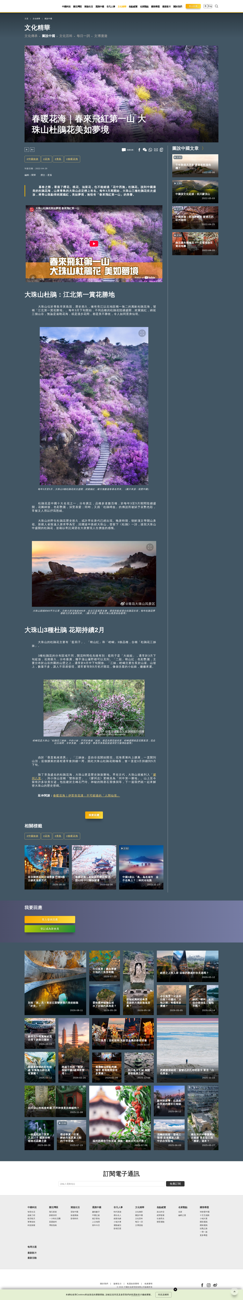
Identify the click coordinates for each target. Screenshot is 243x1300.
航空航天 (31, 1219)
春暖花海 (73, 159)
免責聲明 (148, 1284)
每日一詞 (83, 36)
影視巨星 (117, 1229)
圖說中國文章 (185, 148)
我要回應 (94, 815)
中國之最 (96, 1215)
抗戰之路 (203, 1229)
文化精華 (122, 6)
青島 (58, 159)
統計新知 (96, 1219)
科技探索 (31, 1225)
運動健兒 (117, 1225)
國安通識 (203, 1222)
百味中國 (74, 1212)
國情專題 (155, 6)
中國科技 (66, 6)
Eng (210, 6)
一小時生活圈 (54, 1219)
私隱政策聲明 (133, 1284)
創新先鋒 (117, 1219)
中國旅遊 (33, 159)
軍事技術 (31, 1222)
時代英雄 (117, 1212)
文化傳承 (31, 36)
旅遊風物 (43, 873)
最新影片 (166, 6)
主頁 (26, 19)
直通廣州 (53, 1222)
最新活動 (32, 1258)
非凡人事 (111, 6)
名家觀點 (144, 6)
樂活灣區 (77, 6)
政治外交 (160, 1212)
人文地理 (138, 873)
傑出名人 (117, 1215)
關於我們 (177, 6)
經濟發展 (160, 1215)
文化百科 (66, 36)
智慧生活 (31, 1212)
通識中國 (99, 6)
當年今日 (96, 1225)
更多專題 (203, 1235)
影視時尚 (74, 1219)
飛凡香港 (53, 1212)
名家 (180, 1212)
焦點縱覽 (133, 6)
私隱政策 (135, 1295)
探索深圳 (53, 1215)
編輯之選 (182, 1215)
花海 (47, 159)
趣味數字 (96, 1212)
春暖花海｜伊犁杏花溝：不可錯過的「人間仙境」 (86, 795)
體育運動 (160, 1222)
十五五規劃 (204, 1215)
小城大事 (117, 1222)
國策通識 (203, 1225)
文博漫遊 (100, 36)
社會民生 (160, 1219)
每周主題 (32, 1247)
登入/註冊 (193, 6)
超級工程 (31, 1215)
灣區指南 (53, 1225)
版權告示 (118, 1284)
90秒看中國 (204, 1212)
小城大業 (203, 1219)
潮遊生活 (88, 6)
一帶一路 (203, 1232)
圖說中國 (48, 19)
